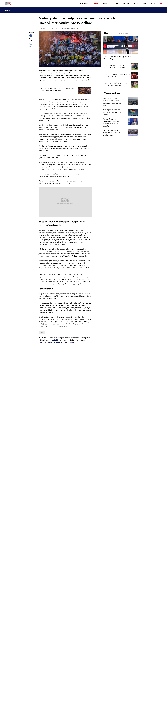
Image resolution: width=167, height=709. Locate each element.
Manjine (127, 10)
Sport (105, 4)
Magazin (114, 4)
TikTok (63, 342)
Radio (136, 4)
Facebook (42, 342)
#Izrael (42, 332)
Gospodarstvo (140, 10)
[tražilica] (161, 4)
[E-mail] (33, 43)
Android (55, 340)
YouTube (70, 342)
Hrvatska (101, 10)
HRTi (144, 4)
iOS (49, 340)
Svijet (117, 10)
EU (110, 10)
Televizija (126, 4)
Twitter (49, 342)
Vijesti (95, 4)
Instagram (56, 342)
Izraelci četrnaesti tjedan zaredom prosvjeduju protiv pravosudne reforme (58, 89)
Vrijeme (153, 10)
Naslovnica (84, 4)
